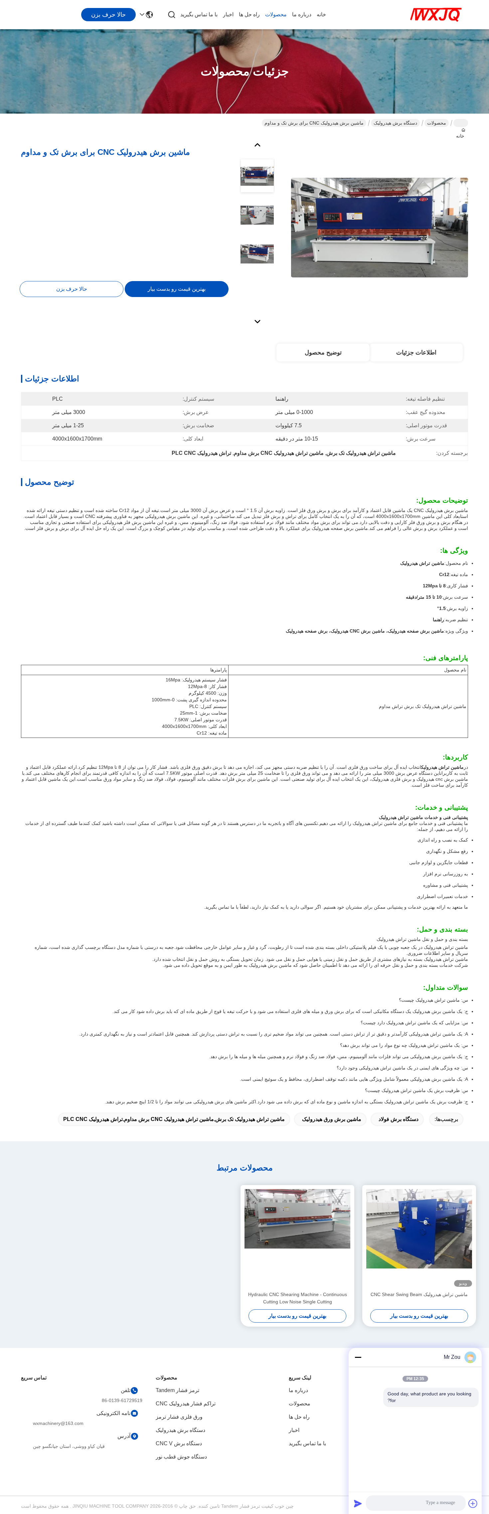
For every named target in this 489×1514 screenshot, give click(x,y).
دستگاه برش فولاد (398, 1119)
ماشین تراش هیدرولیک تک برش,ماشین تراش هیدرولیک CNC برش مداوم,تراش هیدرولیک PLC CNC (174, 1119)
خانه (321, 14)
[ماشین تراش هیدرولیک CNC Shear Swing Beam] (419, 1238)
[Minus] (358, 1357)
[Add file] (473, 1503)
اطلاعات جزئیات (416, 352)
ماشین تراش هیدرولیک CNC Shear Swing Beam (419, 1294)
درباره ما (301, 14)
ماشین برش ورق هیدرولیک (331, 1119)
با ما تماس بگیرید (199, 14)
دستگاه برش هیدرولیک (395, 123)
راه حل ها (249, 14)
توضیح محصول (323, 352)
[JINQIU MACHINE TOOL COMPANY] (435, 15)
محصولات (276, 14)
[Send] (358, 1503)
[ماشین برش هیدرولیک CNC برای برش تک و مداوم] (379, 227)
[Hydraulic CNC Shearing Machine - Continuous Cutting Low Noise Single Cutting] (297, 1238)
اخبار (228, 14)
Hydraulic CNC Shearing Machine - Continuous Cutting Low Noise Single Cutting (297, 1298)
